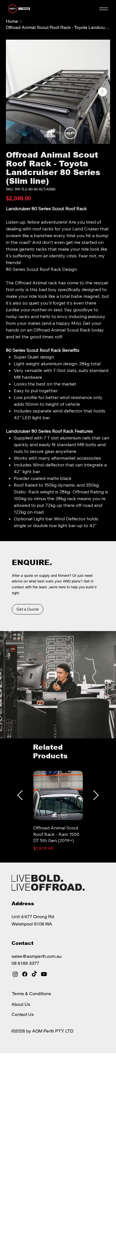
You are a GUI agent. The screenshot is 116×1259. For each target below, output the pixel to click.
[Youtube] (44, 974)
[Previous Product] (20, 795)
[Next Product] (96, 795)
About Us (21, 1004)
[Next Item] (102, 91)
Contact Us (23, 1014)
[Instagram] (15, 974)
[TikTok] (34, 974)
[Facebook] (24, 974)
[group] (58, 814)
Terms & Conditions (31, 993)
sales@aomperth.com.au (37, 956)
